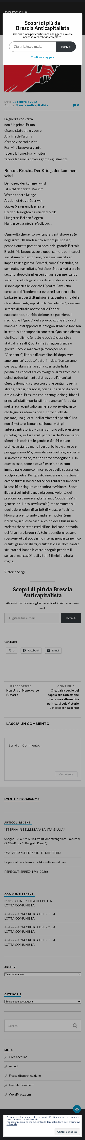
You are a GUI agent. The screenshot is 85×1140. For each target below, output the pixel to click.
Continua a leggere (42, 57)
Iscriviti (66, 46)
